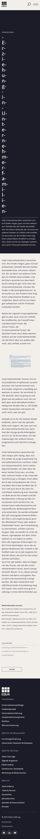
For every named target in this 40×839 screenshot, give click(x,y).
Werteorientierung (10, 725)
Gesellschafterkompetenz (13, 717)
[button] (35, 4)
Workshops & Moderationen (14, 773)
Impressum (6, 822)
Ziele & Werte (8, 786)
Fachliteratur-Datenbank (12, 769)
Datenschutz (7, 826)
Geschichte (7, 794)
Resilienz (5, 721)
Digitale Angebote (10, 761)
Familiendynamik (9, 709)
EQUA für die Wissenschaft (13, 733)
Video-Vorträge (8, 757)
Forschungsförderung (11, 739)
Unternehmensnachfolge (13, 705)
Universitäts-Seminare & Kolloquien (17, 743)
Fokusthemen (8, 699)
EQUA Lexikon (8, 765)
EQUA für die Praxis (10, 750)
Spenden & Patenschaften (13, 803)
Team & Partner (9, 790)
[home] (4, 4)
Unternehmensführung (12, 713)
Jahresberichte (8, 798)
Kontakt (5, 806)
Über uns (6, 780)
